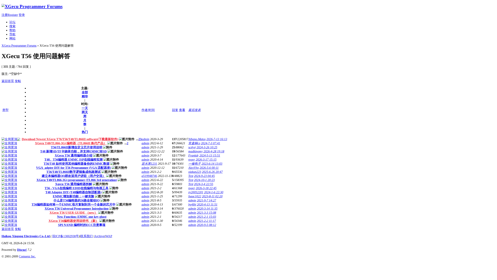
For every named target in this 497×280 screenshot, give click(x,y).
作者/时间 (148, 110)
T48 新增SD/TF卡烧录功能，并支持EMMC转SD (73, 151)
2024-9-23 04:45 (204, 176)
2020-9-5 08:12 (206, 225)
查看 (182, 110)
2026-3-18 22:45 (206, 188)
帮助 (12, 30)
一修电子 (194, 163)
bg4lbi (192, 204)
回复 (175, 110)
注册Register (10, 15)
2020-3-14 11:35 (207, 208)
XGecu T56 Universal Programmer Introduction (77, 208)
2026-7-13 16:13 (216, 139)
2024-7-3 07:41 (210, 143)
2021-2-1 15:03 (206, 216)
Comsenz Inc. (27, 256)
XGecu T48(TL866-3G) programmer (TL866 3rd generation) (76, 180)
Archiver (99, 236)
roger (191, 159)
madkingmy (195, 151)
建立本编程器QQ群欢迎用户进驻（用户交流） (73, 176)
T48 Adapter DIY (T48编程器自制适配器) (73, 192)
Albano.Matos (197, 139)
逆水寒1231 (149, 163)
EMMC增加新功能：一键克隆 (73, 196)
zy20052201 (195, 192)
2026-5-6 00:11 (209, 167)
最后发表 (194, 110)
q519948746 (149, 176)
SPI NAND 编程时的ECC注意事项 (81, 225)
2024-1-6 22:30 (213, 192)
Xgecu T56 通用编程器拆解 (73, 184)
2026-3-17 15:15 (206, 159)
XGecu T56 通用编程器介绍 (73, 155)
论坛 (12, 22)
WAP (109, 236)
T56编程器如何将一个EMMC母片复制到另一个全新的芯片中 (74, 204)
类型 (5, 110)
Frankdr (193, 155)
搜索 (12, 26)
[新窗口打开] (9, 139)
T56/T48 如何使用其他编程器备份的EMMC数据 (76, 163)
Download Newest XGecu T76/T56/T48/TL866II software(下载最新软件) (70, 139)
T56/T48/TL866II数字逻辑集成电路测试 (73, 171)
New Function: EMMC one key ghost (81, 216)
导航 (12, 34)
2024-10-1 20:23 (204, 180)
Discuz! (22, 249)
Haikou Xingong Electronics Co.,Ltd (26, 236)
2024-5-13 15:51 (209, 155)
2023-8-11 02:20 (212, 196)
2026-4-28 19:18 (213, 151)
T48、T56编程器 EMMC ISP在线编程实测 (73, 159)
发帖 (18, 81)
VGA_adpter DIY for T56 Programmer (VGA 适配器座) (73, 167)
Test (190, 176)
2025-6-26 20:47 (212, 171)
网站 (12, 38)
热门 (85, 132)
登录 (22, 15)
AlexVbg (193, 167)
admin (145, 139)
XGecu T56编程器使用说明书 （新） (74, 220)
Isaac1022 (194, 196)
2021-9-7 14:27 (206, 200)
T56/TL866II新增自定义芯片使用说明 (76, 147)
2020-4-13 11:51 (207, 204)
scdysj (192, 147)
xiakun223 (194, 171)
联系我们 (86, 236)
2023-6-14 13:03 (212, 163)
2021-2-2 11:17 (206, 220)
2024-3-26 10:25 (206, 147)
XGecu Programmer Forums (19, 45)
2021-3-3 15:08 (206, 212)
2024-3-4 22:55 (203, 184)
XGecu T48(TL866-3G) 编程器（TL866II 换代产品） (71, 143)
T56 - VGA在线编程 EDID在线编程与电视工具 (77, 188)
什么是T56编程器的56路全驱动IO (77, 200)
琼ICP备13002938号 (65, 236)
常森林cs (194, 143)
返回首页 (8, 81)
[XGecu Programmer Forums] (32, 6)
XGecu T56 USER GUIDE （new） (73, 212)
